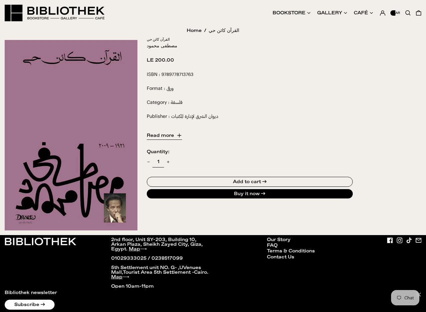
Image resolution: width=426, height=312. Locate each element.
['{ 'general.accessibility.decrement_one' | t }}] (148, 162)
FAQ (272, 245)
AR (397, 13)
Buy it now (247, 194)
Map (134, 249)
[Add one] (168, 162)
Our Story (279, 240)
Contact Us (280, 257)
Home (194, 31)
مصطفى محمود (162, 46)
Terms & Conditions (291, 251)
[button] (419, 13)
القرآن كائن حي (224, 31)
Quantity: (158, 152)
